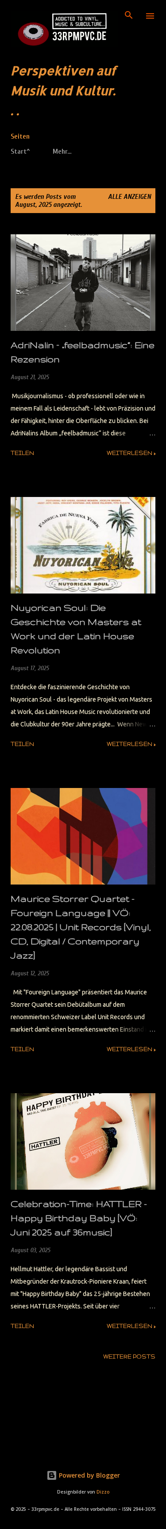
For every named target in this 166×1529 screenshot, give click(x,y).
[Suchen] (129, 16)
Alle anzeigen (129, 197)
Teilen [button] (22, 453)
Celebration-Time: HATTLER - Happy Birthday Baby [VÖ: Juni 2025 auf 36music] (79, 1218)
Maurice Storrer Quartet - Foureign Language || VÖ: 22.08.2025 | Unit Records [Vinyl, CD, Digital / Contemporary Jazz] (81, 926)
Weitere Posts (129, 1356)
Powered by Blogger (88, 1475)
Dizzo (103, 1492)
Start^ (20, 151)
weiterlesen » (131, 453)
